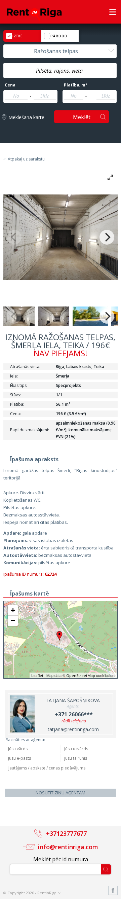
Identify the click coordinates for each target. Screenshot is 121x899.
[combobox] (60, 51)
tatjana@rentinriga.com (73, 729)
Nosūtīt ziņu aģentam (60, 793)
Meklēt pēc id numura (60, 859)
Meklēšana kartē (26, 117)
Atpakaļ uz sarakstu (26, 159)
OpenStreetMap (80, 675)
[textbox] (60, 70)
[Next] (106, 237)
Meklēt (81, 117)
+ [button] (13, 610)
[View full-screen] (110, 177)
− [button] (13, 620)
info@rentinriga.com (68, 847)
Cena (10, 85)
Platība (75, 85)
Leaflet (37, 675)
